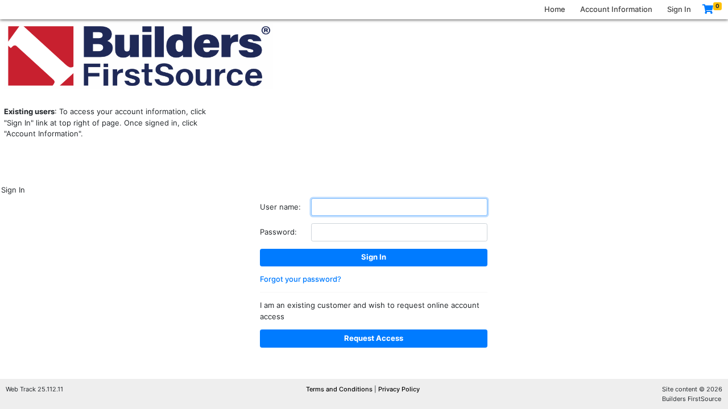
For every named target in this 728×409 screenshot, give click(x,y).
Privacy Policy (399, 389)
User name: (280, 206)
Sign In (679, 9)
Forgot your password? (300, 278)
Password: (278, 231)
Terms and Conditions (340, 389)
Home (554, 9)
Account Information (616, 9)
